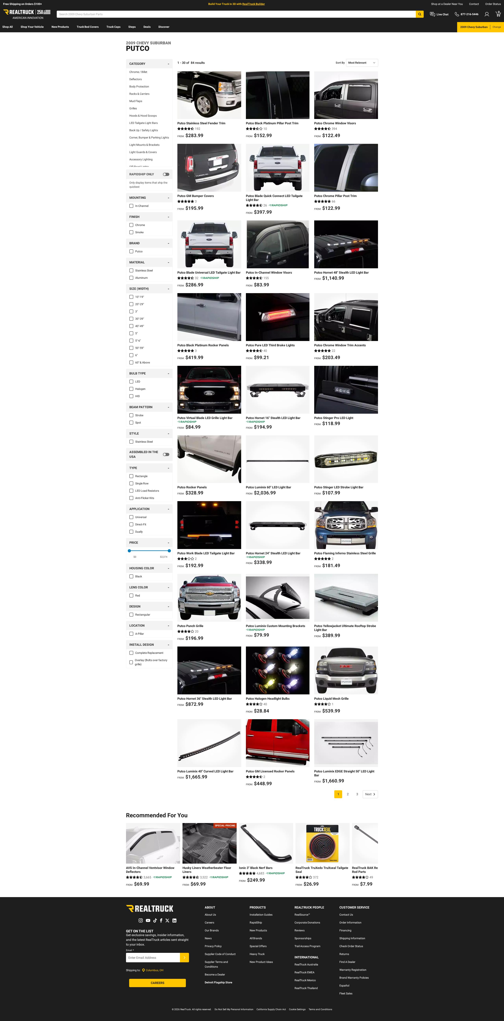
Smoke (139, 232)
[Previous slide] (130, 855)
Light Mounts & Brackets (144, 144)
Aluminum (141, 277)
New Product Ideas (261, 961)
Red (137, 595)
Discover (163, 26)
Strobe (139, 415)
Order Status (493, 4)
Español (344, 985)
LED (137, 381)
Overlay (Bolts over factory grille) (151, 662)
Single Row (142, 483)
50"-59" (139, 347)
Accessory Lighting (141, 159)
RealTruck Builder (253, 4)
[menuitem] (7, 27)
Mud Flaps (135, 101)
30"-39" (139, 318)
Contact (474, 4)
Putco (139, 251)
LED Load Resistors (147, 490)
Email (130, 950)
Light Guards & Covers (143, 152)
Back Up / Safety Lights (143, 130)
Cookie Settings (297, 1009)
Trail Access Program (307, 946)
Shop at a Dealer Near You (447, 4)
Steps (132, 26)
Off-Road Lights (139, 166)
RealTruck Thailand (306, 988)
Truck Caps (113, 26)
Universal (140, 517)
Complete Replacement (149, 652)
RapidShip (256, 922)
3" (136, 311)
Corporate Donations (307, 922)
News (208, 938)
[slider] (129, 550)
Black (138, 576)
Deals (147, 26)
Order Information (350, 922)
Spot (138, 422)
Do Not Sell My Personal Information (234, 1009)
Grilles (133, 108)
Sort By (340, 62)
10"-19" (139, 296)
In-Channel (141, 205)
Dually (139, 531)
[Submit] (184, 957)
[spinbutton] (135, 556)
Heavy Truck (257, 954)
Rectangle (141, 476)
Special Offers (258, 946)
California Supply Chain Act (271, 1009)
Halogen (140, 388)
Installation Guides (261, 914)
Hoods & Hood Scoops (143, 115)
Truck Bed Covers (88, 26)
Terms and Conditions (320, 1009)
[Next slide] (374, 855)
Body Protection (139, 86)
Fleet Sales (345, 993)
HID (137, 396)
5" (136, 333)
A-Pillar (139, 633)
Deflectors (135, 79)
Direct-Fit (140, 524)
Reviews (300, 930)
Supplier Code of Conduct (220, 954)
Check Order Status (351, 946)
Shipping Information (352, 938)
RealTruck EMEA (304, 972)
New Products (60, 26)
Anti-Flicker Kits (144, 498)
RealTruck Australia (306, 964)
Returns (344, 954)
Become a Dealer (215, 974)
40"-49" (139, 326)
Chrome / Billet (138, 71)
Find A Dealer (347, 961)
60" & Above (142, 362)
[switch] (149, 174)
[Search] (420, 14)
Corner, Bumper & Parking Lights (149, 137)
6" (136, 355)
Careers (209, 922)
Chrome (140, 225)
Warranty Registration (352, 969)
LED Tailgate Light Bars (143, 122)
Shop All (7, 26)
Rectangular (142, 614)
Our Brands (212, 930)
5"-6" (138, 340)
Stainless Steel (144, 270)
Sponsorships (303, 938)
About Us (210, 914)
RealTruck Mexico (305, 980)
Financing (345, 930)
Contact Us (346, 914)
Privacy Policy (213, 946)
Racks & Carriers (139, 93)
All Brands (256, 938)
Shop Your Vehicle (32, 26)
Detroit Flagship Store (218, 982)
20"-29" (139, 304)
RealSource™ (302, 914)
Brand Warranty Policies (354, 977)
